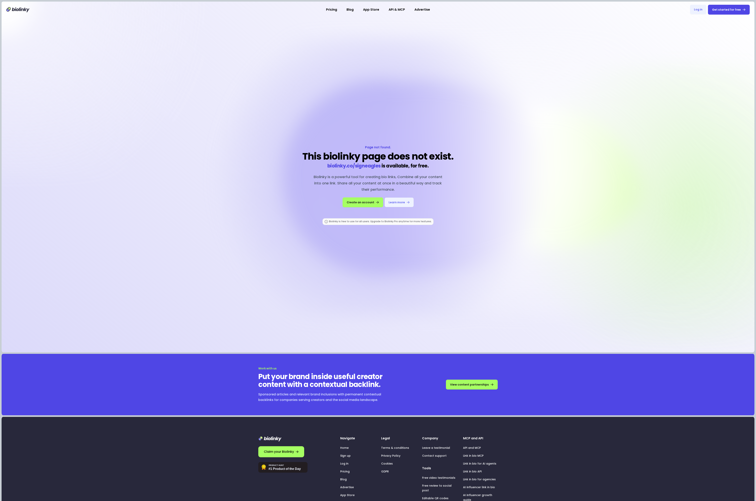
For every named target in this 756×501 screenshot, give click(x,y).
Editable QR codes (435, 498)
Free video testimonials (438, 478)
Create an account (360, 202)
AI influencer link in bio (479, 487)
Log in (698, 9)
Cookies (387, 464)
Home (344, 448)
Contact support (434, 456)
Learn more (397, 202)
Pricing (331, 9)
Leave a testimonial (436, 448)
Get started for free (726, 10)
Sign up (345, 456)
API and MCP (472, 448)
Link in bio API (472, 471)
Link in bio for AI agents (479, 464)
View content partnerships (469, 385)
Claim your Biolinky (279, 451)
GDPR (385, 471)
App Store (371, 9)
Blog (350, 9)
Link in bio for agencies (479, 479)
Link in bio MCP (473, 456)
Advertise (422, 9)
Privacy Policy (390, 456)
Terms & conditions (395, 448)
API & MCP (397, 9)
